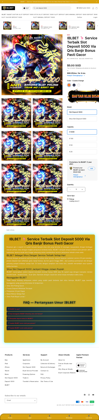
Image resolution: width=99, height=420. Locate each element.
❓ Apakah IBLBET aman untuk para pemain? (21, 323)
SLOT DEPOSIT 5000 (26, 14)
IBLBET (4, 14)
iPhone (7, 367)
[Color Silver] (78, 85)
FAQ (42, 374)
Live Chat (89, 418)
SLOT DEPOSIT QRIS (61, 14)
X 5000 (71, 132)
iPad (6, 363)
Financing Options (29, 374)
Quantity (70, 185)
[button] (4, 14)
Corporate (26, 363)
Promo (10, 418)
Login (30, 418)
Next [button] (96, 2)
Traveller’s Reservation (31, 381)
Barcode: (82, 58)
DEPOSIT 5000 (92, 14)
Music (7, 374)
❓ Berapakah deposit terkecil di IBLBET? (20, 318)
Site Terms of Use (47, 381)
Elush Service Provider (30, 371)
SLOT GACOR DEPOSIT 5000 (12, 17)
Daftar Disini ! (74, 1)
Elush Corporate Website (67, 373)
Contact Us (45, 371)
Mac (6, 360)
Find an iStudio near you (65, 364)
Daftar (49, 418)
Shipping (79, 68)
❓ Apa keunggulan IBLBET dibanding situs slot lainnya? (25, 314)
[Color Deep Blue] (74, 85)
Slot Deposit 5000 (75, 112)
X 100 (71, 138)
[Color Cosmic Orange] (69, 85)
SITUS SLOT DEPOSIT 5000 (44, 14)
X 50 (71, 145)
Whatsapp (69, 418)
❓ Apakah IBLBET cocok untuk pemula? (20, 328)
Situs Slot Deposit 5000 (77, 119)
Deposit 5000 (9, 381)
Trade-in (26, 378)
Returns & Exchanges (48, 367)
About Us (61, 360)
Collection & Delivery (48, 363)
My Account (45, 360)
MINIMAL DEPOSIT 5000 (77, 14)
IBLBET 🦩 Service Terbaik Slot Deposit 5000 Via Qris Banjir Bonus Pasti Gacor (49, 1)
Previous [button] (2, 2)
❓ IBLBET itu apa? (14, 309)
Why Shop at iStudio (65, 369)
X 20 (70, 152)
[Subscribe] (34, 400)
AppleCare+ (27, 360)
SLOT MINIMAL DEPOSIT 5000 (44, 17)
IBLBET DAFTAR (12, 14)
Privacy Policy (45, 378)
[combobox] (51, 8)
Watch (7, 371)
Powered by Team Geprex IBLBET (84, 405)
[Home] (8, 8)
